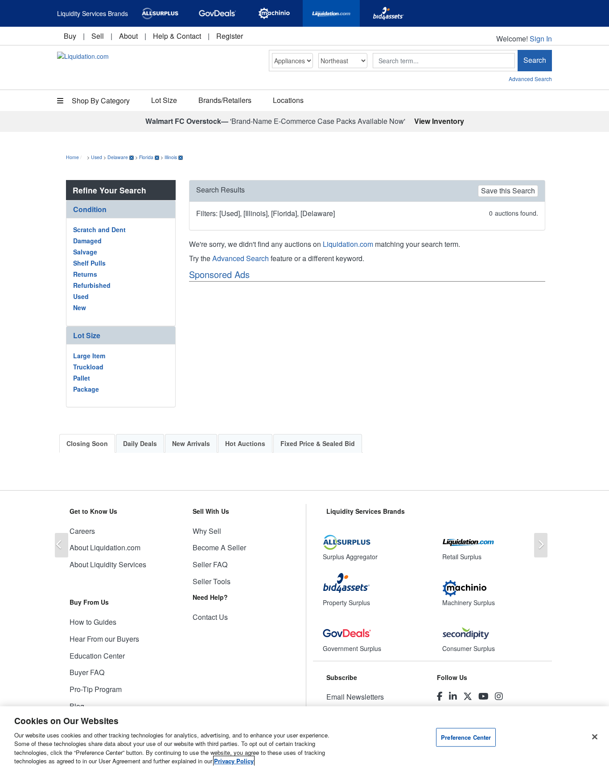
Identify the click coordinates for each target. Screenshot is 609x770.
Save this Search (508, 190)
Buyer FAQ (87, 672)
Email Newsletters (355, 697)
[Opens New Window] (160, 13)
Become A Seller (219, 547)
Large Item (89, 355)
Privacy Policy (234, 761)
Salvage (85, 251)
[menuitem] (70, 36)
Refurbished (92, 285)
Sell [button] (97, 36)
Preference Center (466, 737)
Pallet (81, 377)
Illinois (171, 157)
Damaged (87, 240)
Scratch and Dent (99, 229)
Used (96, 157)
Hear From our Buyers (104, 639)
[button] (121, 209)
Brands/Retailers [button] (224, 100)
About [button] (128, 36)
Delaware (117, 157)
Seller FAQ (210, 564)
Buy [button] (70, 36)
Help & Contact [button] (177, 36)
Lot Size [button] (164, 100)
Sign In (541, 38)
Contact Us (210, 617)
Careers (82, 531)
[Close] (595, 737)
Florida (146, 157)
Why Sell (207, 531)
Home (72, 157)
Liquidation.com (348, 244)
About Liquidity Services (108, 564)
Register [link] (229, 36)
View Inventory (439, 121)
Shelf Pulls (89, 262)
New (79, 307)
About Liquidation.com (105, 547)
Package (86, 389)
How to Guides (93, 622)
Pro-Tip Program (96, 689)
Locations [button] (288, 100)
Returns (85, 274)
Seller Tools (211, 581)
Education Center (97, 656)
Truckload (88, 366)
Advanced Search (530, 78)
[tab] (120, 209)
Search (534, 60)
